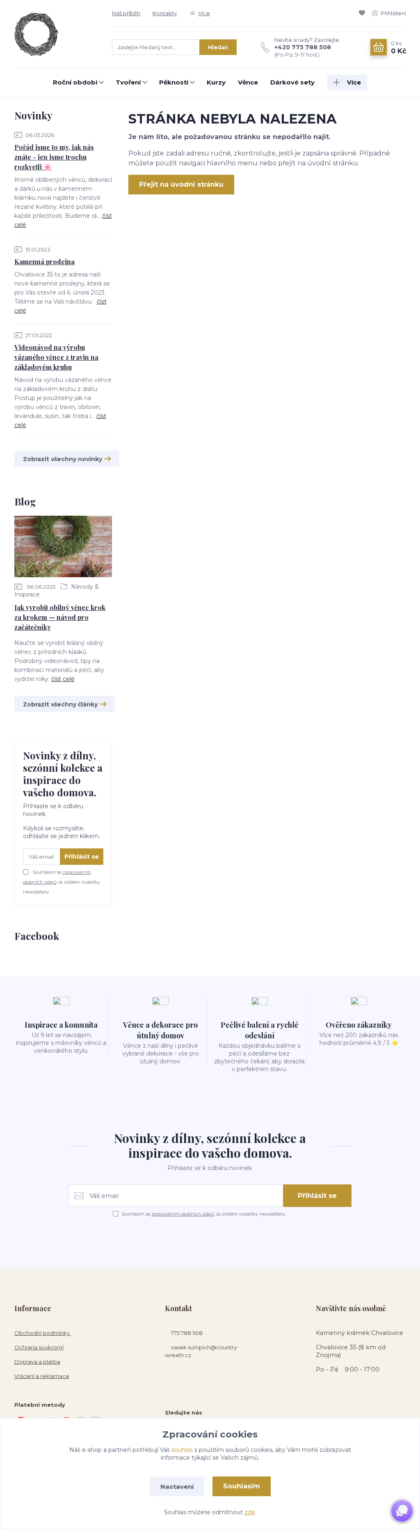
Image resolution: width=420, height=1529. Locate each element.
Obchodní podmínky (42, 1333)
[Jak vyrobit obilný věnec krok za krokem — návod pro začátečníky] (63, 548)
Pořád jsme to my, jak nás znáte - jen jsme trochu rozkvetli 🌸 (54, 157)
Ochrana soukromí (39, 1347)
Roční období (75, 82)
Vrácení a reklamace (41, 1376)
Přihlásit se (81, 856)
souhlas (182, 1450)
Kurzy (216, 82)
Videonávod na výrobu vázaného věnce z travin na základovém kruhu (56, 357)
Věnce (248, 82)
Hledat (218, 47)
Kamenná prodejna (44, 261)
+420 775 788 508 (302, 47)
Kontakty (165, 13)
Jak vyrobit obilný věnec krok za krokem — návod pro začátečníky (59, 617)
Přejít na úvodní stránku (181, 184)
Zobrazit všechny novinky (62, 459)
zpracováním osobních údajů (183, 1214)
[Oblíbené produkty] (363, 13)
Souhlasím (241, 1486)
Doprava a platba (37, 1361)
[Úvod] (55, 34)
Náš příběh (126, 13)
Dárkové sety (292, 82)
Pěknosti (173, 82)
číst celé (63, 679)
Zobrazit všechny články (60, 704)
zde (249, 1512)
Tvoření (128, 82)
